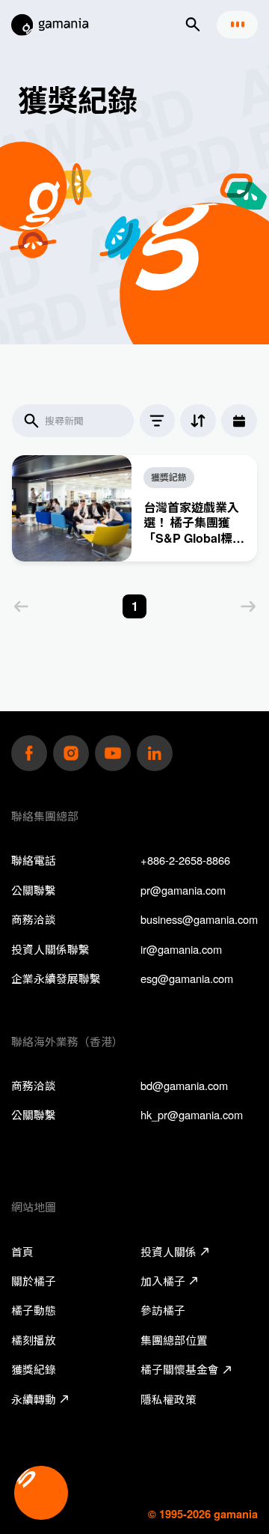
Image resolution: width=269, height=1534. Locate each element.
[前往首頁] (50, 24)
